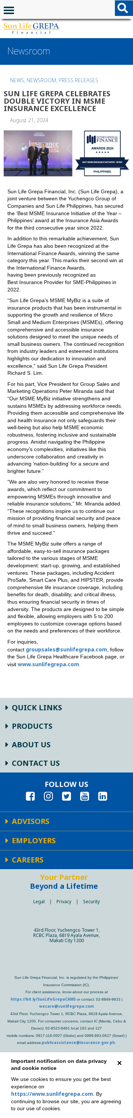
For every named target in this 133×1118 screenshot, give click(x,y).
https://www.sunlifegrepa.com (52, 1093)
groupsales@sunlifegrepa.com (66, 649)
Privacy (64, 901)
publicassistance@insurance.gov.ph (78, 1042)
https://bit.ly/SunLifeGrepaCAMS (43, 999)
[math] (31, 28)
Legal (39, 901)
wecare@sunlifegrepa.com (66, 1006)
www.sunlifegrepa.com (48, 664)
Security (91, 901)
